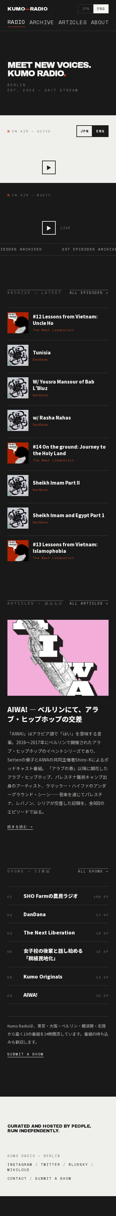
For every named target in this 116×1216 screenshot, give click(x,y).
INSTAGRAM (19, 1164)
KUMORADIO (27, 9)
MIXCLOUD (18, 1169)
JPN (85, 8)
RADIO (16, 22)
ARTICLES (72, 22)
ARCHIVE (41, 22)
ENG (101, 8)
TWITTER (50, 1164)
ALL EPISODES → (89, 292)
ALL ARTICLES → (89, 603)
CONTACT (17, 1178)
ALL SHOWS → (93, 871)
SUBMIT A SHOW (25, 1054)
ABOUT (100, 22)
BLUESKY (78, 1164)
